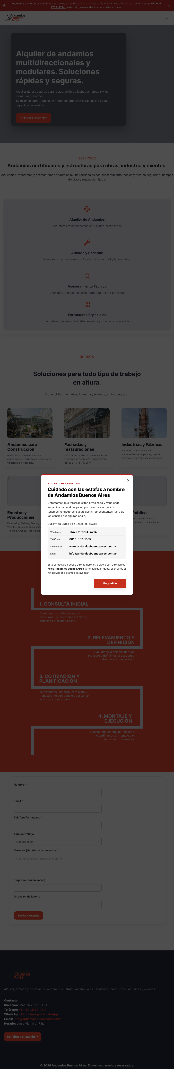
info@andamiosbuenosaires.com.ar (93, 553)
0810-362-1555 (80, 539)
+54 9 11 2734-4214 (83, 532)
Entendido (110, 583)
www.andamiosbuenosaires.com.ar (93, 546)
